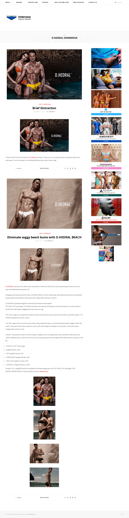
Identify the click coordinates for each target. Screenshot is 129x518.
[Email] (75, 168)
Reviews (19, 2)
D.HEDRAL (10, 286)
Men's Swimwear (45, 233)
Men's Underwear (45, 104)
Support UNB (33, 2)
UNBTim (19, 168)
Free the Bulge (78, 2)
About (8, 2)
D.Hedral (32, 157)
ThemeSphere (31, 514)
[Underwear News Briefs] (21, 18)
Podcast (45, 2)
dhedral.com (44, 371)
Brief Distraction (44, 108)
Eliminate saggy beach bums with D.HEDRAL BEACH (44, 237)
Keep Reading (44, 168)
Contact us (92, 2)
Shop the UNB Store (62, 2)
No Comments (50, 111)
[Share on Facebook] (67, 168)
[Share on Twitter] (70, 168)
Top (122, 514)
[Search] (115, 2)
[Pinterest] (72, 168)
